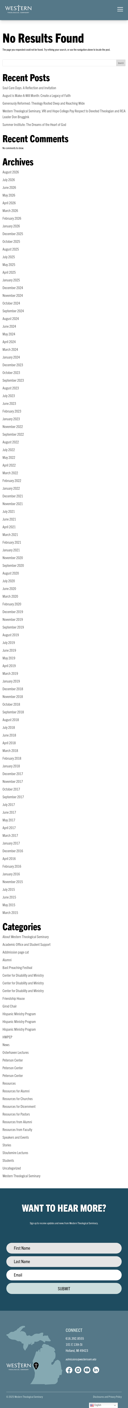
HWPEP (7, 1037)
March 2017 (10, 835)
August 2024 (10, 318)
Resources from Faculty (17, 1129)
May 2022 (8, 457)
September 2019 (13, 627)
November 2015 (12, 881)
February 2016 (11, 866)
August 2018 (10, 719)
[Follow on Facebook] (69, 1370)
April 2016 (9, 858)
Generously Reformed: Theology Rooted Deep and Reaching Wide (43, 103)
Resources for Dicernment (19, 1106)
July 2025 (8, 256)
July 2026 (8, 179)
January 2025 (11, 280)
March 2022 (10, 472)
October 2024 (11, 303)
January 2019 (11, 681)
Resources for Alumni (16, 1091)
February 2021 (11, 542)
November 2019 (12, 619)
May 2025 (8, 264)
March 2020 (10, 596)
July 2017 (8, 804)
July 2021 (8, 511)
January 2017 (11, 843)
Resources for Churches (17, 1098)
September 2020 (13, 565)
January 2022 (11, 488)
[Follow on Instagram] (78, 1370)
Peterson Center (12, 1060)
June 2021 (9, 519)
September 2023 (13, 380)
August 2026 (10, 172)
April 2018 (9, 742)
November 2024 (12, 295)
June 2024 (9, 326)
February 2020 (11, 604)
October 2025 (11, 241)
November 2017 (12, 781)
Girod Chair (9, 1006)
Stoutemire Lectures (15, 1152)
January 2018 (11, 766)
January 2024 (11, 357)
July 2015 (8, 889)
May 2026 (8, 195)
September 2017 (13, 796)
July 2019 (8, 642)
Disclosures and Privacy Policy (107, 1396)
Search (121, 62)
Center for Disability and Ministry (23, 975)
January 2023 (11, 418)
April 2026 (9, 202)
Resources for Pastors (16, 1114)
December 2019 (12, 611)
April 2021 (9, 526)
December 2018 (12, 688)
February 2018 (11, 758)
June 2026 (9, 187)
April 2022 (9, 465)
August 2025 (10, 249)
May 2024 (8, 334)
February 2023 (11, 411)
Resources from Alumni (17, 1121)
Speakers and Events (15, 1137)
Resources (9, 1083)
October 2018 (11, 704)
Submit (64, 1288)
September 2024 (13, 310)
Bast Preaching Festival (17, 967)
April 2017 (9, 827)
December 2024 (12, 287)
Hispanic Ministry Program (19, 1013)
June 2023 (9, 403)
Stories (6, 1145)
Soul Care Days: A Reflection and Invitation (29, 87)
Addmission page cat (15, 952)
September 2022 (13, 434)
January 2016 (11, 874)
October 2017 (11, 789)
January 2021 (11, 550)
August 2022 (10, 442)
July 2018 (8, 727)
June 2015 (9, 897)
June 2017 (9, 812)
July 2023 (8, 395)
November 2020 (12, 557)
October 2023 (11, 372)
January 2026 (11, 226)
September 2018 (13, 712)
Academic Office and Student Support (26, 944)
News (6, 1044)
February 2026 (11, 218)
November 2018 (12, 696)
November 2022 (12, 426)
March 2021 (10, 534)
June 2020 (9, 588)
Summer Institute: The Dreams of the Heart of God (34, 124)
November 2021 (12, 503)
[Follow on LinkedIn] (96, 1370)
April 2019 (9, 665)
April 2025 (9, 272)
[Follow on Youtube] (87, 1370)
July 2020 (8, 580)
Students (8, 1160)
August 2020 (10, 573)
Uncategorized (11, 1168)
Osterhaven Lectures (15, 1052)
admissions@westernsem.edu (81, 1359)
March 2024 (10, 349)
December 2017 (12, 773)
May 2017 (8, 820)
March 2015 (10, 912)
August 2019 (10, 634)
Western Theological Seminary (21, 1175)
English (97, 1404)
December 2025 (12, 233)
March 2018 (10, 750)
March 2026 (10, 210)
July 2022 (8, 449)
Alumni (7, 959)
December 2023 (12, 364)
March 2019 (10, 673)
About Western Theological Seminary (25, 936)
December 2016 (12, 850)
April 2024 (9, 341)
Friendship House (13, 998)
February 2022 (11, 480)
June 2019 (9, 650)
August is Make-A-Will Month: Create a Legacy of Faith (36, 95)
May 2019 (8, 658)
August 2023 (10, 388)
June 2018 (9, 735)
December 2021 (12, 496)
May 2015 (8, 904)
